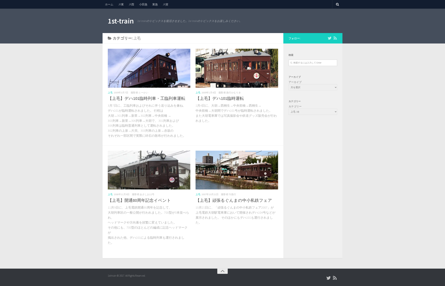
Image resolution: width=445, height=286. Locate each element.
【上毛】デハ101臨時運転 (220, 98)
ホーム (109, 4)
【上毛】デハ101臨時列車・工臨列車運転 (146, 98)
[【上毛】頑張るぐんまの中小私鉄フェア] (237, 170)
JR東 (121, 4)
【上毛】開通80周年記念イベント (139, 200)
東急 (155, 4)
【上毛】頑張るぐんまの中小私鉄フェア (234, 200)
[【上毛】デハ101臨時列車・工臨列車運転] (149, 68)
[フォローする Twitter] (329, 38)
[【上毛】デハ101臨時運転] (237, 68)
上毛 (110, 92)
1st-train (121, 20)
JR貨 (165, 4)
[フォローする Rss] (335, 38)
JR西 (131, 4)
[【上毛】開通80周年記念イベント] (149, 170)
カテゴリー (295, 106)
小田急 (143, 4)
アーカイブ (295, 82)
